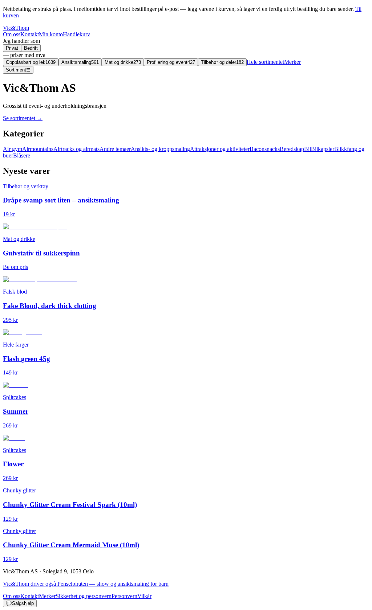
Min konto (51, 34)
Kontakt (29, 34)
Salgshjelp (20, 603)
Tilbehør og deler (222, 62)
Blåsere (21, 155)
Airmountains (37, 149)
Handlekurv (76, 34)
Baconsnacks (265, 149)
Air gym (12, 149)
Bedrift (31, 48)
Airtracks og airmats (76, 149)
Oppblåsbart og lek (31, 62)
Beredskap (292, 149)
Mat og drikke (123, 62)
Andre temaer (115, 149)
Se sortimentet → (23, 118)
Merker (292, 62)
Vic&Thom (16, 28)
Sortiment (18, 70)
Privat (12, 48)
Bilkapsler (322, 149)
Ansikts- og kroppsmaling (160, 149)
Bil (307, 149)
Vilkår (144, 596)
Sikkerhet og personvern (84, 596)
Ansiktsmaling (80, 62)
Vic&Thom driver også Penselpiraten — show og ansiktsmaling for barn (86, 584)
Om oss (11, 34)
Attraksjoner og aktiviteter (220, 149)
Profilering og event (171, 62)
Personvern (124, 596)
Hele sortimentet (265, 62)
